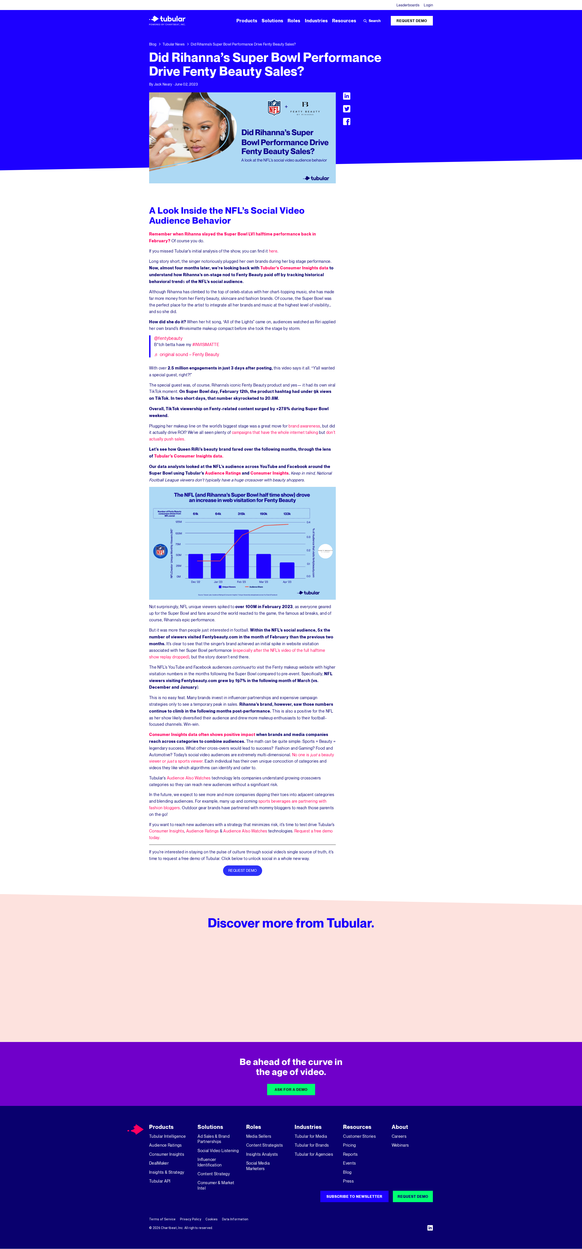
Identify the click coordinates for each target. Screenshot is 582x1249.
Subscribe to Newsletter (354, 1196)
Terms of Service (162, 1219)
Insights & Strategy (166, 1172)
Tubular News (174, 44)
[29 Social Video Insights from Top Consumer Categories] (388, 985)
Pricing (349, 1145)
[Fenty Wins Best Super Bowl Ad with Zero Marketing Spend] (194, 985)
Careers (399, 1136)
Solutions (210, 1127)
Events (349, 1163)
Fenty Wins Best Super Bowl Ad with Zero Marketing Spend (192, 1007)
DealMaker (159, 1163)
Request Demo (411, 20)
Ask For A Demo (291, 1089)
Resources (357, 1127)
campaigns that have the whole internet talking (275, 432)
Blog (152, 44)
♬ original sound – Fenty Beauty (186, 354)
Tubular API (160, 1180)
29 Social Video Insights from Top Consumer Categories (385, 1007)
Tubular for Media (311, 1136)
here (273, 250)
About (400, 1127)
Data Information (235, 1219)
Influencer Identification (210, 1162)
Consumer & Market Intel (216, 1185)
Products (161, 1127)
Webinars (400, 1145)
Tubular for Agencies (314, 1154)
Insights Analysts (262, 1154)
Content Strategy (214, 1173)
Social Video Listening (218, 1150)
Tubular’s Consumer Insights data (294, 267)
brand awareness (304, 425)
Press (348, 1180)
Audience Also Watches (189, 777)
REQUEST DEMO (242, 870)
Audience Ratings (223, 473)
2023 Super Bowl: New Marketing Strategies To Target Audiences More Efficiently (289, 1007)
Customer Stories (359, 1136)
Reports (350, 1154)
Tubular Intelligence (167, 1136)
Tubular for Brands (312, 1145)
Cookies (212, 1219)
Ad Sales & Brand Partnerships (214, 1139)
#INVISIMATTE (205, 344)
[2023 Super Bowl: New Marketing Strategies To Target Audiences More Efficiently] (291, 985)
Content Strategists (264, 1145)
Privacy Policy (190, 1219)
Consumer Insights (270, 473)
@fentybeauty (168, 338)
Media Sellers (258, 1136)
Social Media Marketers (258, 1166)
